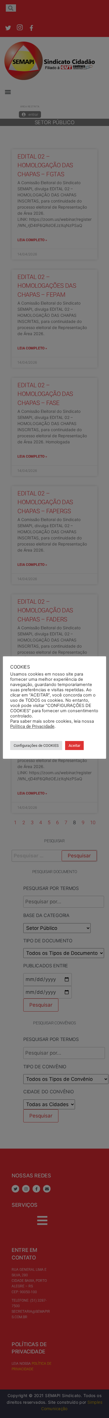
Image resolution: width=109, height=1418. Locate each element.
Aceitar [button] (74, 745)
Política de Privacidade (32, 726)
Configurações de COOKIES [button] (36, 745)
